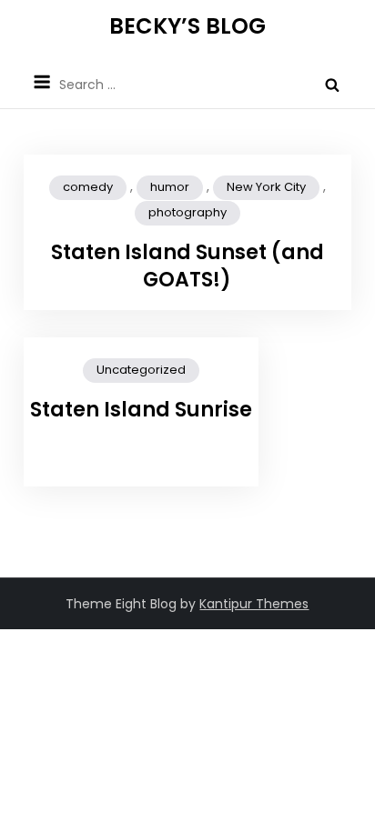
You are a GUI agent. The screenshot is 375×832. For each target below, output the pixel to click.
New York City (266, 186)
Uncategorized (141, 369)
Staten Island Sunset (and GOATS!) (187, 266)
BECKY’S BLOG (187, 26)
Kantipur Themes (254, 604)
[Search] (332, 84)
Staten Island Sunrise (141, 410)
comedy (88, 186)
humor (169, 186)
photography (187, 212)
